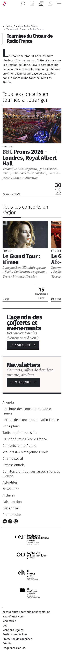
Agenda (8, 402)
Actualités (10, 482)
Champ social (13, 459)
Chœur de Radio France (25, 26)
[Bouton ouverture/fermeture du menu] (59, 3)
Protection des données (17, 639)
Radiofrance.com (13, 616)
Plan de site (12, 515)
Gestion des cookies (15, 634)
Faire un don (12, 502)
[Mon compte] (50, 3)
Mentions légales (13, 630)
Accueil (6, 26)
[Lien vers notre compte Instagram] (15, 521)
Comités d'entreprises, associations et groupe (31, 473)
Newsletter (11, 489)
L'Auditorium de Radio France (25, 439)
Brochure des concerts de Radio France (27, 411)
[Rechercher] (23, 3)
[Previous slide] (7, 151)
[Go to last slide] (7, 260)
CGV (5, 625)
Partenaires (11, 508)
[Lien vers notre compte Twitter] (5, 521)
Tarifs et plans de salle (20, 433)
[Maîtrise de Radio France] (32, 592)
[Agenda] (32, 3)
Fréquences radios (14, 648)
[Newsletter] (41, 3)
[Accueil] (4, 4)
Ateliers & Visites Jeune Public (25, 452)
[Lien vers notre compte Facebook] (10, 521)
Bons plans (11, 426)
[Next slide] (57, 151)
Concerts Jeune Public (19, 446)
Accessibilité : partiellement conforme (26, 612)
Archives (9, 495)
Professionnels (14, 465)
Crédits (7, 643)
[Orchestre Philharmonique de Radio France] (32, 556)
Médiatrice (9, 621)
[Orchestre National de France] (32, 539)
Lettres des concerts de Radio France (31, 420)
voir (32, 152)
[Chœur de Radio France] (32, 574)
